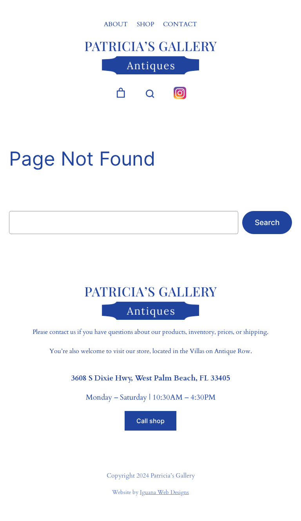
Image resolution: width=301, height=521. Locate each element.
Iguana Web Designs (164, 492)
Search (267, 222)
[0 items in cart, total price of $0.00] (120, 93)
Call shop (150, 421)
